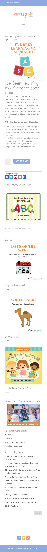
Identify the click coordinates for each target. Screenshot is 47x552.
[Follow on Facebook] (19, 538)
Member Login (14, 3)
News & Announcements (15, 442)
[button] (39, 47)
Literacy (8, 438)
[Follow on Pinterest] (28, 538)
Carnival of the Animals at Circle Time (21, 502)
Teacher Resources (13, 446)
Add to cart (22, 161)
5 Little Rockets (11, 506)
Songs (14, 37)
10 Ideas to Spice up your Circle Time (21, 477)
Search (38, 513)
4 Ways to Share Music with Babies (20, 498)
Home (7, 37)
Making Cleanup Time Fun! (16, 494)
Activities (9, 434)
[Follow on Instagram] (23, 538)
